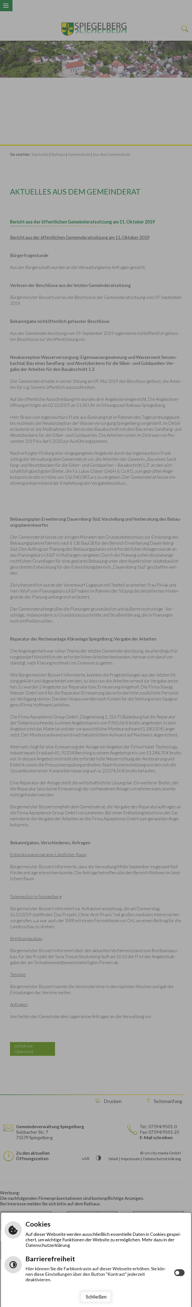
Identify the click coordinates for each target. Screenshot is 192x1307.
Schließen (96, 1297)
